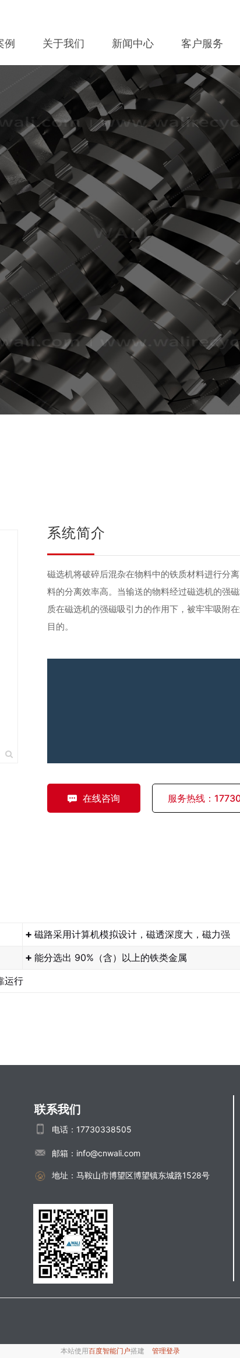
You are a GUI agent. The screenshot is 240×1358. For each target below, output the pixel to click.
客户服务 (202, 43)
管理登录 (166, 1350)
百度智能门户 (109, 1350)
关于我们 (63, 43)
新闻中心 (133, 43)
